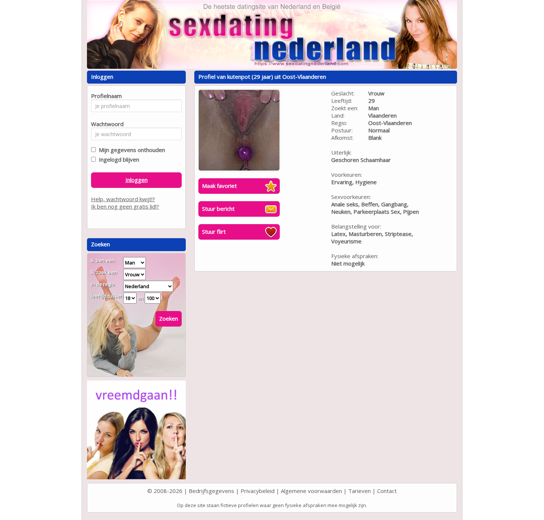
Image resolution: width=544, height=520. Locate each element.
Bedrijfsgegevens (211, 490)
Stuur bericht (218, 208)
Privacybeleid (258, 490)
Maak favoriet (219, 185)
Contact (387, 490)
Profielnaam (105, 95)
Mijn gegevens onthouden (130, 149)
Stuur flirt (214, 231)
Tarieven (359, 490)
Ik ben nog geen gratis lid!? (125, 206)
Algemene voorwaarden (311, 490)
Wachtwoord (105, 124)
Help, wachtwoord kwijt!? (123, 199)
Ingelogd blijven (117, 159)
